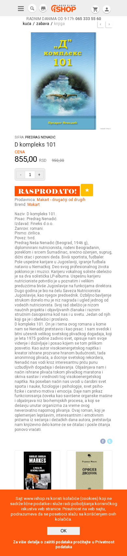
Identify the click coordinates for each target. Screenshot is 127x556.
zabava (42, 23)
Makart (33, 204)
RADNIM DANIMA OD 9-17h (63, 19)
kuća (27, 23)
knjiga (59, 23)
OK (64, 530)
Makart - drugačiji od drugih (61, 199)
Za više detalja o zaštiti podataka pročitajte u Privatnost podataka (63, 544)
